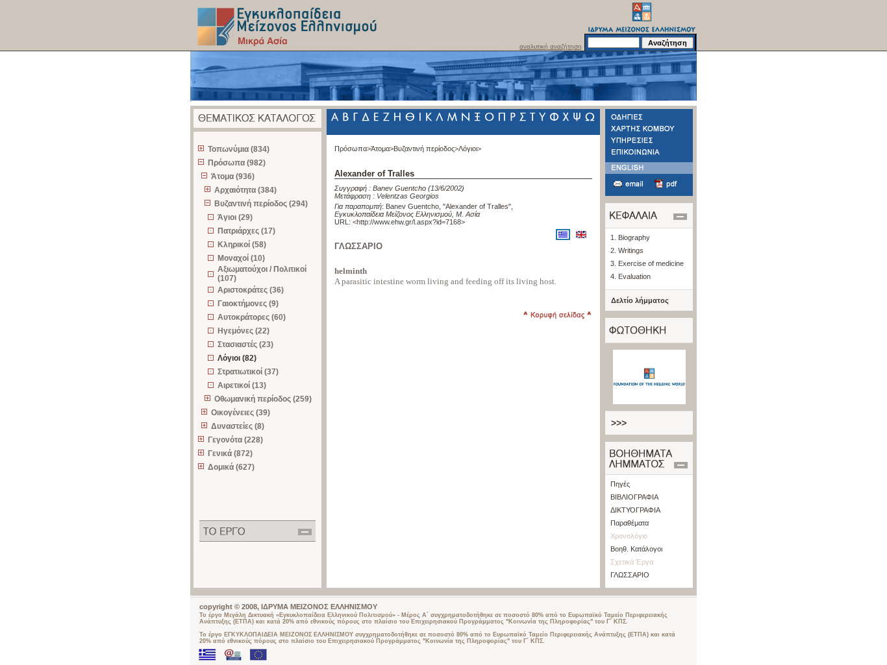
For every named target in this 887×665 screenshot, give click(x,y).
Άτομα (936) (233, 176)
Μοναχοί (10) (241, 258)
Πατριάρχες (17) (246, 231)
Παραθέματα (629, 523)
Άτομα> (382, 148)
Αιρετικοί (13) (242, 385)
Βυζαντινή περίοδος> (426, 148)
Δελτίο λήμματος (640, 300)
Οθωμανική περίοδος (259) (263, 399)
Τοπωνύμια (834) (238, 149)
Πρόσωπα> (352, 148)
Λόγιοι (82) (237, 358)
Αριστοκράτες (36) (251, 290)
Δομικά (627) (231, 467)
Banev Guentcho (399, 188)
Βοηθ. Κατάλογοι (636, 549)
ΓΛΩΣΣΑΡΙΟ (629, 575)
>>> (619, 423)
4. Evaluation (630, 276)
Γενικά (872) (230, 453)
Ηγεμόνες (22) (243, 330)
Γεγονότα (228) (235, 439)
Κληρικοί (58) (242, 244)
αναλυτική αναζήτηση (550, 46)
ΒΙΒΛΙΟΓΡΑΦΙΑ (634, 497)
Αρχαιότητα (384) (245, 190)
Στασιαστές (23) (245, 344)
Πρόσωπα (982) (237, 162)
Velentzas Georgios (408, 196)
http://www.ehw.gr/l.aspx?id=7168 (408, 222)
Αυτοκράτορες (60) (252, 317)
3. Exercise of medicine (647, 263)
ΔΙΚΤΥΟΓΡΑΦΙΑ (635, 510)
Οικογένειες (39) (240, 412)
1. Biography (630, 237)
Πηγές (620, 484)
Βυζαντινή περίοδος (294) (261, 203)
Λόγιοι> (469, 148)
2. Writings (626, 250)
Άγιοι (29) (235, 217)
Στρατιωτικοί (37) (248, 371)
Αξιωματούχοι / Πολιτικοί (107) (262, 274)
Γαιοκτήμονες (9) (248, 303)
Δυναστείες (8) (237, 426)
